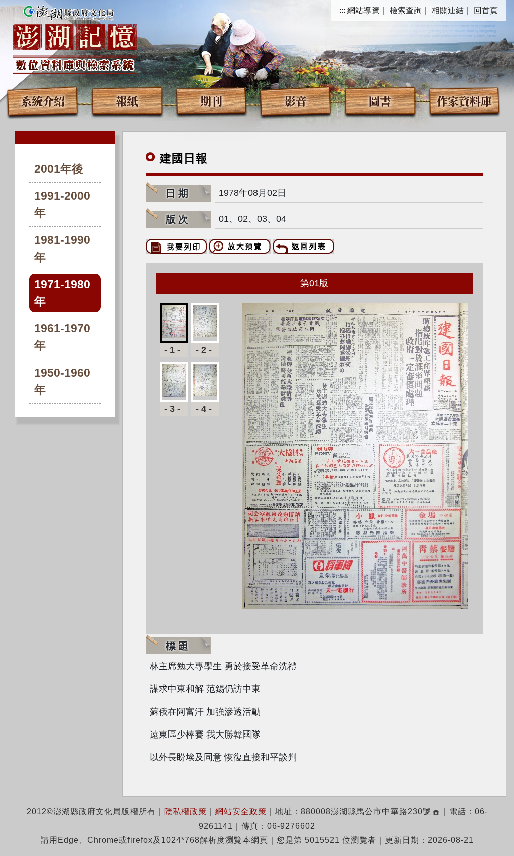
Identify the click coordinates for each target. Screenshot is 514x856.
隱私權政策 (185, 811)
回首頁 (486, 10)
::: (342, 10)
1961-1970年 (62, 337)
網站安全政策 (241, 811)
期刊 (211, 100)
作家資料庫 (464, 100)
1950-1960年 (62, 381)
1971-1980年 (62, 293)
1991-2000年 (62, 204)
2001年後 (58, 169)
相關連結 (448, 10)
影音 (296, 100)
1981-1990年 (62, 249)
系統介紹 (43, 100)
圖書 (380, 100)
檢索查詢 (406, 10)
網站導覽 (363, 10)
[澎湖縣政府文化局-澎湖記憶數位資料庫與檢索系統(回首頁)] (75, 38)
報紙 (127, 100)
